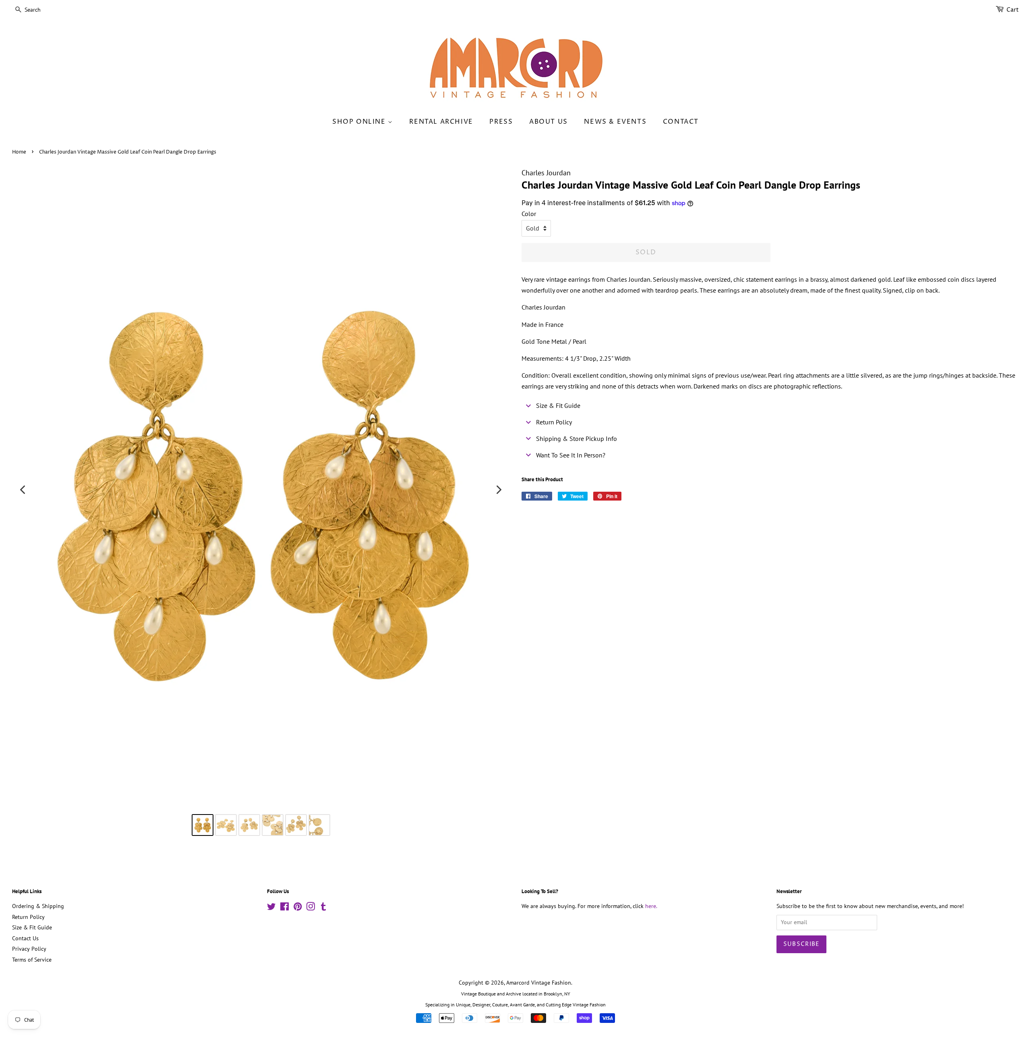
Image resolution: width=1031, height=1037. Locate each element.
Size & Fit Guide (32, 927)
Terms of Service (32, 959)
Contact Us (25, 938)
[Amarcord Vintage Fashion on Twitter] (271, 908)
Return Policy (28, 917)
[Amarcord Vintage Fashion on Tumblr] (323, 908)
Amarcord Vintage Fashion (538, 982)
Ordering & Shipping (38, 906)
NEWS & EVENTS (615, 121)
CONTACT (681, 121)
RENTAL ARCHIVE (441, 121)
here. (651, 906)
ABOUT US (548, 121)
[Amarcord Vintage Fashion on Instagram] (310, 908)
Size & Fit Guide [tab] (558, 405)
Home (19, 152)
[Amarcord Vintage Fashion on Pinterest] (297, 908)
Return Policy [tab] (554, 422)
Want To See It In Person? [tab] (570, 455)
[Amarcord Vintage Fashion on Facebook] (284, 908)
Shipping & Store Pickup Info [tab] (576, 438)
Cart (1012, 10)
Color (529, 214)
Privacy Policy (29, 948)
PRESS (501, 121)
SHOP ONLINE (360, 121)
